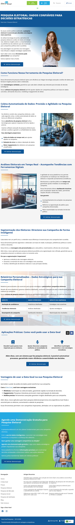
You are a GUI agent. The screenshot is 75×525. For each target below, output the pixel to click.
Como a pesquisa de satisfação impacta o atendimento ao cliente (36, 490)
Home (2, 479)
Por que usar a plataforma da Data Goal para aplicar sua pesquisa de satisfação (36, 482)
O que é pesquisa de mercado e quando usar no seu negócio (61, 490)
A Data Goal (4, 482)
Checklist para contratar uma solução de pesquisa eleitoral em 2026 (36, 478)
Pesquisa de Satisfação (8, 497)
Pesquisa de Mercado (7, 491)
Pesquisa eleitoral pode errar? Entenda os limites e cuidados (61, 494)
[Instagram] (68, 333)
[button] (37, 8)
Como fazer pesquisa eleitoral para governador (59, 486)
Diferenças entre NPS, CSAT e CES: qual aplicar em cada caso (36, 494)
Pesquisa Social (5, 494)
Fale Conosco (5, 503)
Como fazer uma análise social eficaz (60, 478)
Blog (2, 500)
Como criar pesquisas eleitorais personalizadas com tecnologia (33, 486)
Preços (3, 485)
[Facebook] (72, 333)
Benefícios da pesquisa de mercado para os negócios (61, 482)
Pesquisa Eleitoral (6, 488)
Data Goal (3, 22)
